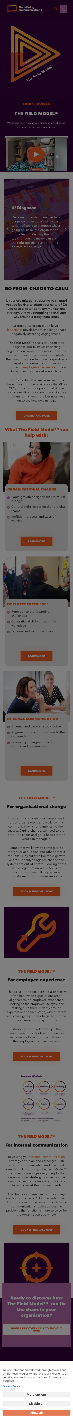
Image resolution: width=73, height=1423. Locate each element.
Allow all (36, 1413)
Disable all (36, 1404)
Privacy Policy (11, 1386)
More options (37, 1394)
